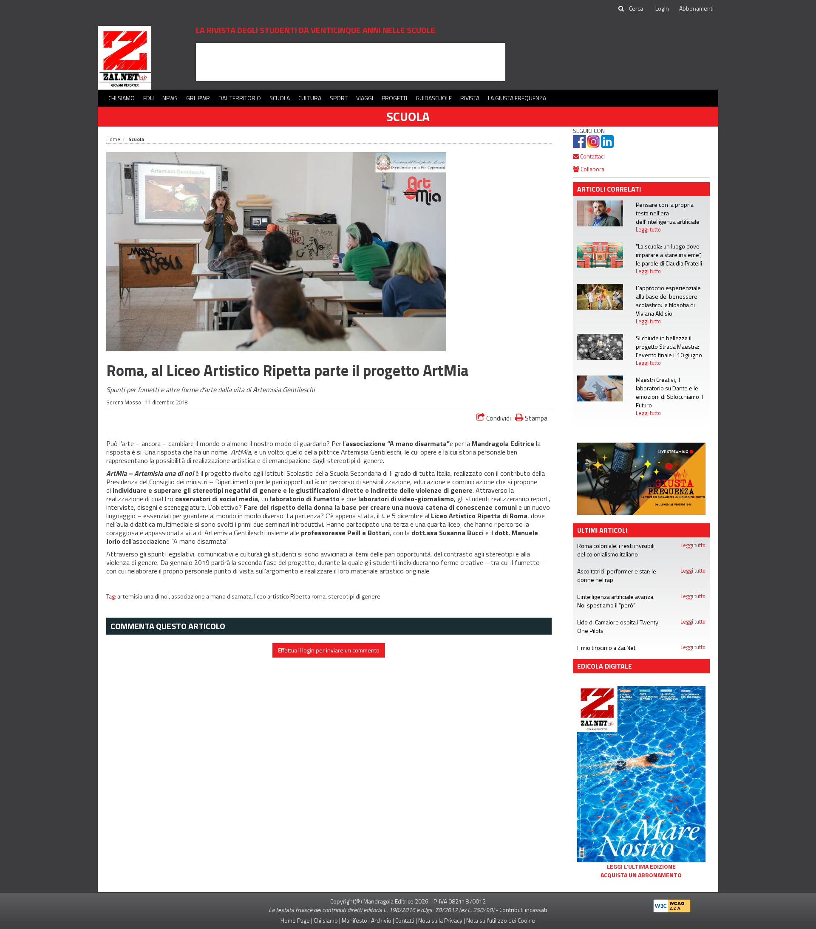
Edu (148, 97)
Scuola (279, 97)
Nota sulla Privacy (440, 920)
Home (113, 139)
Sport (339, 97)
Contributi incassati (523, 909)
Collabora (591, 168)
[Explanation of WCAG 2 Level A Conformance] (672, 903)
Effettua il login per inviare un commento (329, 650)
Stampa (535, 417)
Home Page (295, 920)
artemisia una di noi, (144, 596)
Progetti (394, 97)
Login (662, 8)
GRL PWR (198, 97)
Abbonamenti (696, 8)
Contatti (404, 920)
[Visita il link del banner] (350, 61)
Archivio (381, 920)
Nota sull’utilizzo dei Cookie (500, 920)
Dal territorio (239, 97)
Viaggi (364, 97)
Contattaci (592, 156)
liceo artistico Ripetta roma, (291, 596)
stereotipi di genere (354, 596)
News (170, 97)
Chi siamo (121, 97)
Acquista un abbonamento (641, 875)
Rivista (469, 97)
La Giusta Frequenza (517, 97)
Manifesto (354, 920)
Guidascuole (434, 97)
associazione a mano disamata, (212, 596)
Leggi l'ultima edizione (641, 866)
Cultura (309, 97)
